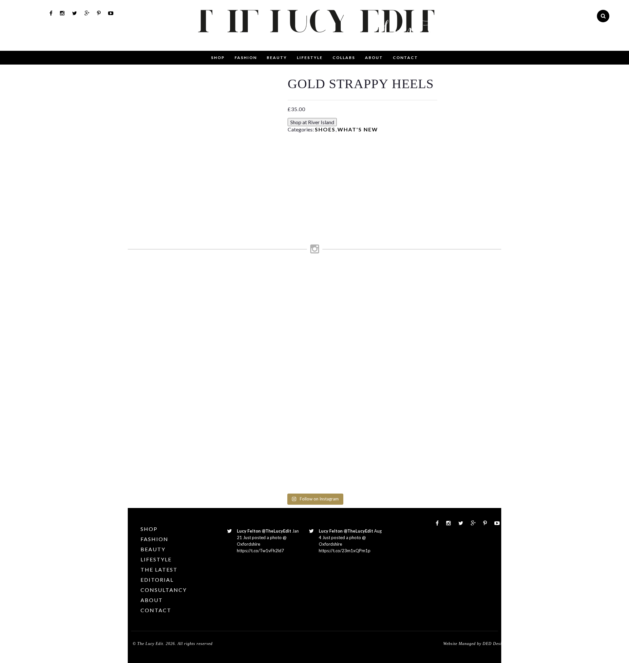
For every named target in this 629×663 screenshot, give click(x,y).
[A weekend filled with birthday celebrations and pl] (479, 379)
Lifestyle (310, 57)
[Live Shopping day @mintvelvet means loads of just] (197, 316)
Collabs (344, 57)
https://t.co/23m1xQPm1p (345, 550)
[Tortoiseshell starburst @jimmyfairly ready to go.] (385, 288)
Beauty (277, 57)
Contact (405, 57)
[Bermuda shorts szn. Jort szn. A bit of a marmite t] (432, 335)
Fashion (246, 57)
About (374, 57)
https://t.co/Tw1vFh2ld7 (260, 550)
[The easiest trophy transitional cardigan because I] (338, 372)
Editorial (157, 579)
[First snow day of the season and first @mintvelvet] (244, 285)
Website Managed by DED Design (474, 643)
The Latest (159, 569)
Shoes (325, 129)
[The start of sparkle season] (150, 276)
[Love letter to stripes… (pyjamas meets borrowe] (291, 316)
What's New (357, 129)
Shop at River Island (312, 122)
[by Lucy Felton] (335, 44)
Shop (218, 57)
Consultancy (164, 590)
